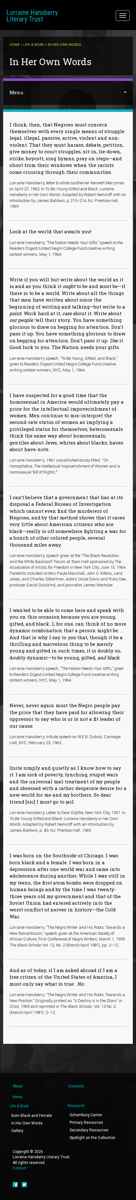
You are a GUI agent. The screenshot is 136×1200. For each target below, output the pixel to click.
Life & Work (33, 45)
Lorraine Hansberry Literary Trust (32, 16)
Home (14, 45)
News (17, 1097)
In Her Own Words (27, 1123)
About (18, 1086)
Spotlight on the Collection (92, 1138)
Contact (20, 1168)
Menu (16, 92)
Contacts (76, 1086)
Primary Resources (86, 1122)
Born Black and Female (31, 1115)
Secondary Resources (89, 1130)
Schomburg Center (86, 1115)
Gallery (17, 1131)
